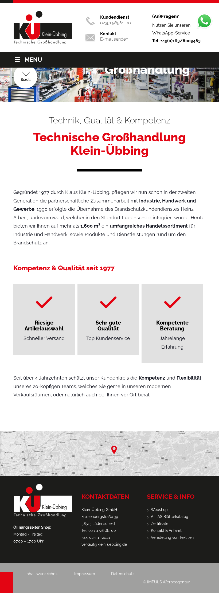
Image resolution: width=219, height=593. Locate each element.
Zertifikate (159, 523)
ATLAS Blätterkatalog (169, 516)
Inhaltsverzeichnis (41, 573)
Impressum (84, 573)
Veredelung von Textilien (172, 537)
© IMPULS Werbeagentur (166, 582)
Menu (33, 59)
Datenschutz (122, 573)
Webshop (159, 510)
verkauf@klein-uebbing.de (104, 544)
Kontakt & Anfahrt (166, 530)
